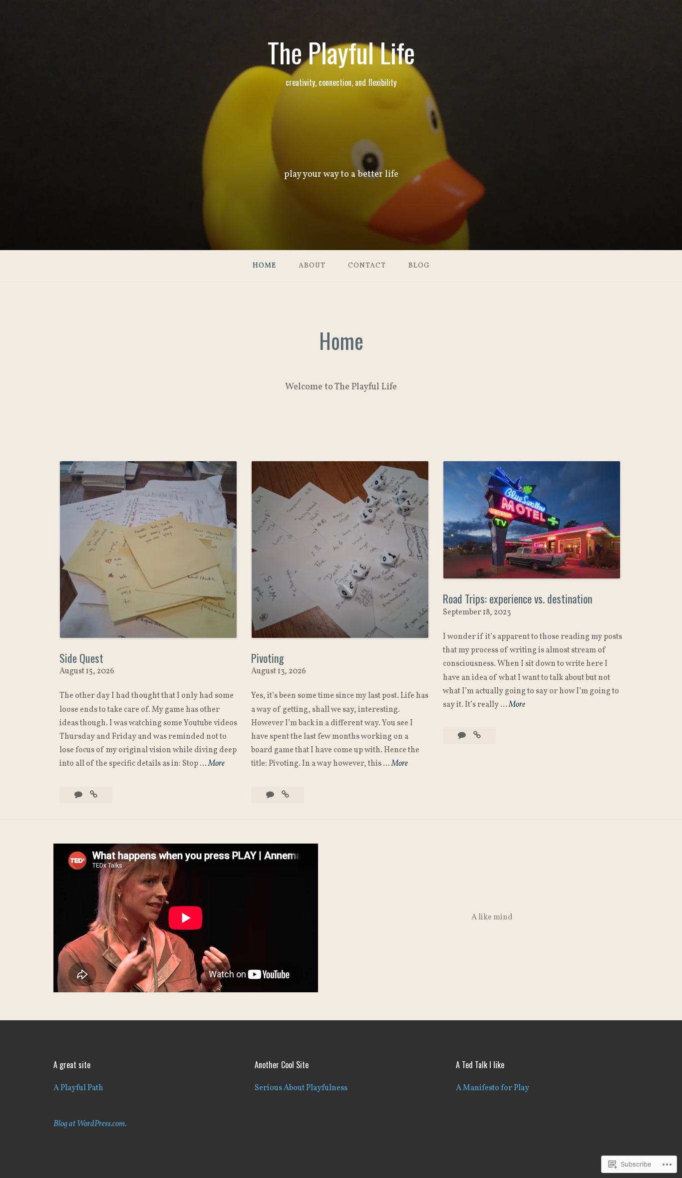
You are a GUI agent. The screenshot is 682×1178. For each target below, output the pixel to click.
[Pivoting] (285, 795)
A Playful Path (78, 1088)
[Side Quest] (93, 795)
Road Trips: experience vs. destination (517, 598)
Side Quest (81, 658)
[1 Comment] (462, 735)
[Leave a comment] (79, 795)
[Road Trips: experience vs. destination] (477, 735)
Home (264, 266)
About (312, 266)
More (216, 764)
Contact (367, 266)
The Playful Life (341, 52)
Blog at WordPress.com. (90, 1124)
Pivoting (267, 658)
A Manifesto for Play (492, 1088)
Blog (419, 266)
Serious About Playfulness (301, 1088)
